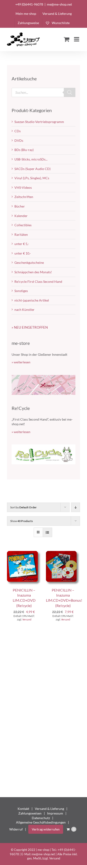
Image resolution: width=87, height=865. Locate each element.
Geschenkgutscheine (29, 262)
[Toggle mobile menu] (77, 39)
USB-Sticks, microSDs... (31, 159)
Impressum (55, 813)
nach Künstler (24, 309)
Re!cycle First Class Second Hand (38, 281)
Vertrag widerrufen (46, 829)
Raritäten (21, 234)
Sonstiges (21, 291)
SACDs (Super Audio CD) (32, 169)
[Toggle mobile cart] (66, 39)
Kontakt (23, 809)
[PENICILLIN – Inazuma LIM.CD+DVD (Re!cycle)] (24, 553)
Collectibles (23, 225)
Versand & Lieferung (49, 809)
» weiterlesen (21, 362)
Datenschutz (41, 818)
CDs (17, 131)
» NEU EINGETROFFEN (30, 327)
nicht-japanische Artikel (31, 300)
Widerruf (16, 829)
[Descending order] (75, 507)
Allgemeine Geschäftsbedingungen (41, 822)
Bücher (19, 206)
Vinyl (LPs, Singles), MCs (31, 178)
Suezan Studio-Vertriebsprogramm (39, 122)
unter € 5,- (21, 244)
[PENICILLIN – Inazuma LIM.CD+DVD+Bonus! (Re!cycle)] (63, 553)
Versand (26, 619)
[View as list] (47, 532)
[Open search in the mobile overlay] (43, 92)
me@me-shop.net (59, 4)
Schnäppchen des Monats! (33, 272)
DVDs (18, 140)
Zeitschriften (23, 197)
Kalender (21, 216)
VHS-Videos (23, 187)
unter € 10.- (22, 253)
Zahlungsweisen (30, 813)
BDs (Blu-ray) (24, 150)
